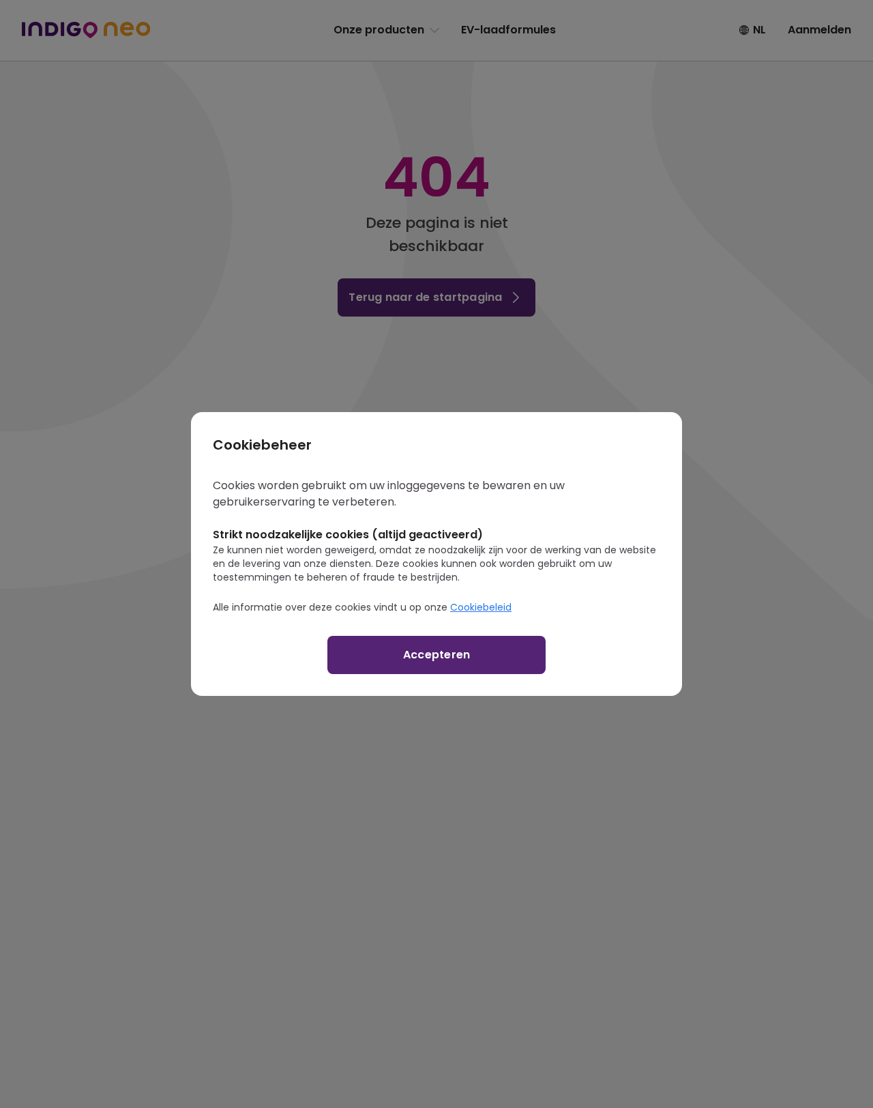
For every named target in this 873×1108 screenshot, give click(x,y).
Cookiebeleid (481, 607)
